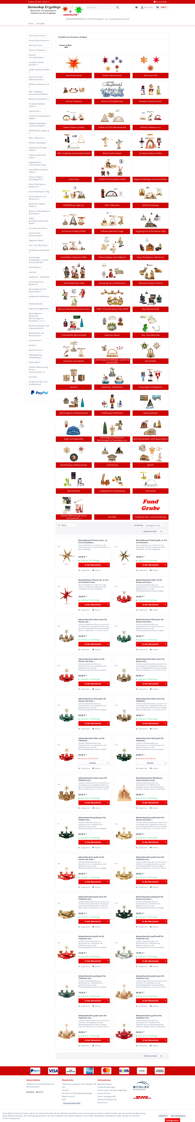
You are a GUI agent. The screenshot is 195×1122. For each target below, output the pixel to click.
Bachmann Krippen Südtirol (37, 205)
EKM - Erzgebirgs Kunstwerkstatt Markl (38, 92)
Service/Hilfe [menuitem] (161, 2)
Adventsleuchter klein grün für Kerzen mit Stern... (150, 620)
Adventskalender (36, 304)
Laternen (32, 272)
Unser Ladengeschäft (107, 1096)
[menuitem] (103, 7)
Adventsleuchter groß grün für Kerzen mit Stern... (149, 898)
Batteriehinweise (105, 1084)
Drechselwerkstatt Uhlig (39, 191)
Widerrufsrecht (68, 1096)
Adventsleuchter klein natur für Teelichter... (150, 700)
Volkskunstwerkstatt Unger (37, 156)
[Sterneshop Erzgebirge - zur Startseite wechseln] (55, 10)
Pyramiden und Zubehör (39, 250)
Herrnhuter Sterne (37, 35)
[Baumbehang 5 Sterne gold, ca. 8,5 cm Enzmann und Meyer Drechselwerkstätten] (124, 555)
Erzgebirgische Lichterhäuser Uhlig (37, 163)
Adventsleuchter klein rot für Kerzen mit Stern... (149, 581)
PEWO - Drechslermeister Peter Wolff (39, 221)
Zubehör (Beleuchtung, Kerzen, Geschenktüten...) (38, 369)
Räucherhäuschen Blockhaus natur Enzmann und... (149, 779)
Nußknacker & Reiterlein (39, 296)
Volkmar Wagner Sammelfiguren (36, 178)
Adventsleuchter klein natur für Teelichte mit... (92, 779)
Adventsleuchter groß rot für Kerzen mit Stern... (91, 858)
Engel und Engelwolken (39, 308)
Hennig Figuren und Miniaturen (37, 197)
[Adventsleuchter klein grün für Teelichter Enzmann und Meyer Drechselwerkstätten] (124, 753)
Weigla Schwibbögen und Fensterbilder (37, 124)
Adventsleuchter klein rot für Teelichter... (91, 739)
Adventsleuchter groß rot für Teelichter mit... (91, 937)
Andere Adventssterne (38, 40)
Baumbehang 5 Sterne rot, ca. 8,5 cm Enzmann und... (93, 581)
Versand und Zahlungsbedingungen (77, 1093)
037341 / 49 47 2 (34, 1092)
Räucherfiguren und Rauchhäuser (37, 290)
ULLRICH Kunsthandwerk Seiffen (39, 117)
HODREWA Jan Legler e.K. (39, 130)
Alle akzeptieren (178, 1116)
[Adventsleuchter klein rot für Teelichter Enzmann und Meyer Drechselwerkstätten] (66, 753)
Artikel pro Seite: (150, 531)
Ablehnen (163, 1116)
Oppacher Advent (36, 240)
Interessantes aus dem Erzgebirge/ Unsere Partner (112, 1091)
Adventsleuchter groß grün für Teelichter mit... (92, 977)
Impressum (102, 1102)
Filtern (63, 525)
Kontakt (65, 1090)
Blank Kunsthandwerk (38, 99)
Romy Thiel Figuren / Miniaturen (37, 185)
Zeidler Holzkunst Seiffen (39, 69)
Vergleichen (85, 570)
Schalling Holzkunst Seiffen (37, 105)
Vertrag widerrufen (71, 1103)
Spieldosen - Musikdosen (39, 277)
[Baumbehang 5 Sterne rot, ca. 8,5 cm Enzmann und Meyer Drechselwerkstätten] (66, 595)
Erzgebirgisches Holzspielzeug (35, 356)
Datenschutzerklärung (107, 1099)
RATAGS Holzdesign (37, 143)
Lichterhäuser (35, 340)
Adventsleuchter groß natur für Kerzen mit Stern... (150, 818)
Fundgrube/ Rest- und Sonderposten (38, 383)
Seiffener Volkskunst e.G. (39, 84)
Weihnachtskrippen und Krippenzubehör (39, 327)
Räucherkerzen (35, 350)
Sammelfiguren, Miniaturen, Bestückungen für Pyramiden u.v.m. (36, 317)
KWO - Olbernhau (36, 138)
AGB (64, 1099)
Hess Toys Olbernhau (38, 245)
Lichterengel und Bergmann (36, 283)
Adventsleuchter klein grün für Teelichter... (150, 739)
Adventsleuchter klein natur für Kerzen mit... (92, 620)
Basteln (32, 345)
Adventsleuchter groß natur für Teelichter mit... (150, 858)
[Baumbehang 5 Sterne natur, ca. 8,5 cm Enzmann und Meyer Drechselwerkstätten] (66, 555)
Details (92, 763)
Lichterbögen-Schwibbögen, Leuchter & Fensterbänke (39, 260)
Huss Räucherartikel (37, 228)
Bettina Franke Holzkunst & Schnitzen (39, 212)
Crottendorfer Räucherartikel (35, 234)
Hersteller (33, 377)
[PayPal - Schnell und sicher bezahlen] (39, 392)
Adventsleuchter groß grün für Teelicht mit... (92, 818)
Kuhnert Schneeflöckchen (36, 56)
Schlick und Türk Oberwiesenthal (36, 78)
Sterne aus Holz (35, 45)
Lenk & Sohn (34, 111)
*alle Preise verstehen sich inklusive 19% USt (79, 1085)
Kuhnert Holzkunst (37, 50)
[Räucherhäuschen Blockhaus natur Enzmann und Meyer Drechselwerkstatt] (124, 793)
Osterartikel (34, 362)
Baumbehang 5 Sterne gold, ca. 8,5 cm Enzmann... (151, 541)
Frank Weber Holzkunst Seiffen (39, 170)
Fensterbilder (35, 267)
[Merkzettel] (136, 7)
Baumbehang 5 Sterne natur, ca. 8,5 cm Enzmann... (93, 541)
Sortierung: (139, 525)
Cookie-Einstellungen (106, 1087)
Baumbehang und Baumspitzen (36, 334)
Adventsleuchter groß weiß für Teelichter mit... (150, 937)
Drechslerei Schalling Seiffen (38, 148)
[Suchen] (117, 7)
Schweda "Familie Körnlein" (36, 63)
